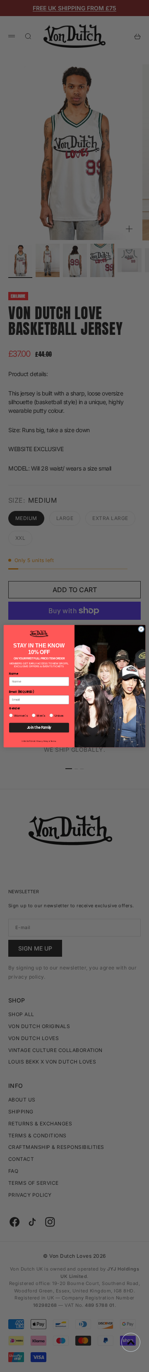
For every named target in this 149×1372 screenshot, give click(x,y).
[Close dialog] (141, 629)
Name (13, 673)
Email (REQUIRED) (21, 692)
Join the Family (39, 727)
